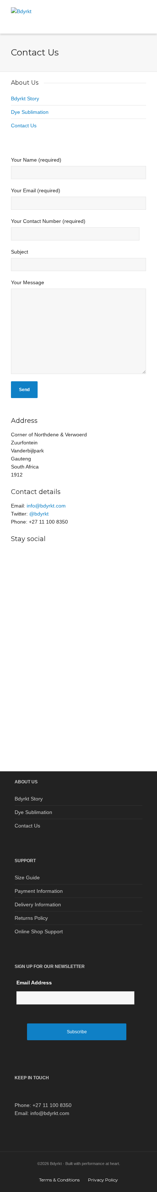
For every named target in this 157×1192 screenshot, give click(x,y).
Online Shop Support (39, 931)
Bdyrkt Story (25, 98)
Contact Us (24, 125)
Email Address (34, 982)
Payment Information (39, 891)
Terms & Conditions (59, 1180)
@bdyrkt (39, 514)
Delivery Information (38, 904)
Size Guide (27, 877)
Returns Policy (31, 918)
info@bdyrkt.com (46, 506)
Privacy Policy (103, 1180)
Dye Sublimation (30, 112)
